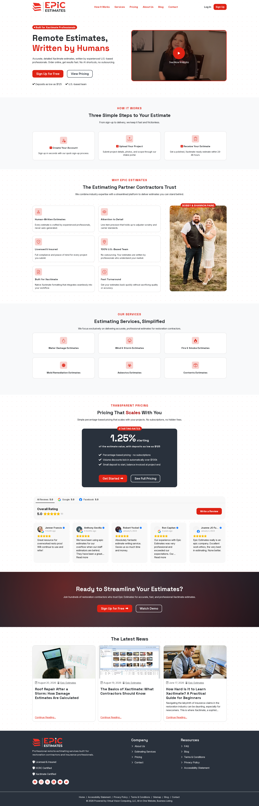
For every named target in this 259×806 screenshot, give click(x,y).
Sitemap (157, 797)
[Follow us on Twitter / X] (47, 782)
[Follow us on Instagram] (41, 782)
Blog (161, 6)
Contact (173, 6)
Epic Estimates (68, 682)
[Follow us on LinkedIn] (53, 782)
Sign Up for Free (48, 74)
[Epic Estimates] (48, 7)
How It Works (102, 6)
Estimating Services (145, 751)
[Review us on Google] (66, 782)
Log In (207, 6)
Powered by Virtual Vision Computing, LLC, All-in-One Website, (125, 801)
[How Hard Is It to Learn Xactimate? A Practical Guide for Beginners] (195, 662)
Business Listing (164, 801)
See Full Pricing (145, 478)
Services (120, 6)
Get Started (111, 478)
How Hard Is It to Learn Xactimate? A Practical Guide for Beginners (186, 693)
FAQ (186, 746)
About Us (148, 6)
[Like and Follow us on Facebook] (34, 782)
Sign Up (220, 6)
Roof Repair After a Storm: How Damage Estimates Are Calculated (57, 693)
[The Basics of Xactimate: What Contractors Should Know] (129, 662)
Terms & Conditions (194, 757)
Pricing (134, 6)
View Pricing (80, 74)
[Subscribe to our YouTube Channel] (60, 782)
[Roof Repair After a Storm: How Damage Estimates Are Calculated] (64, 662)
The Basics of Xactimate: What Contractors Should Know (127, 691)
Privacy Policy (192, 762)
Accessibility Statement (196, 767)
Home (82, 797)
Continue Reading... (45, 717)
